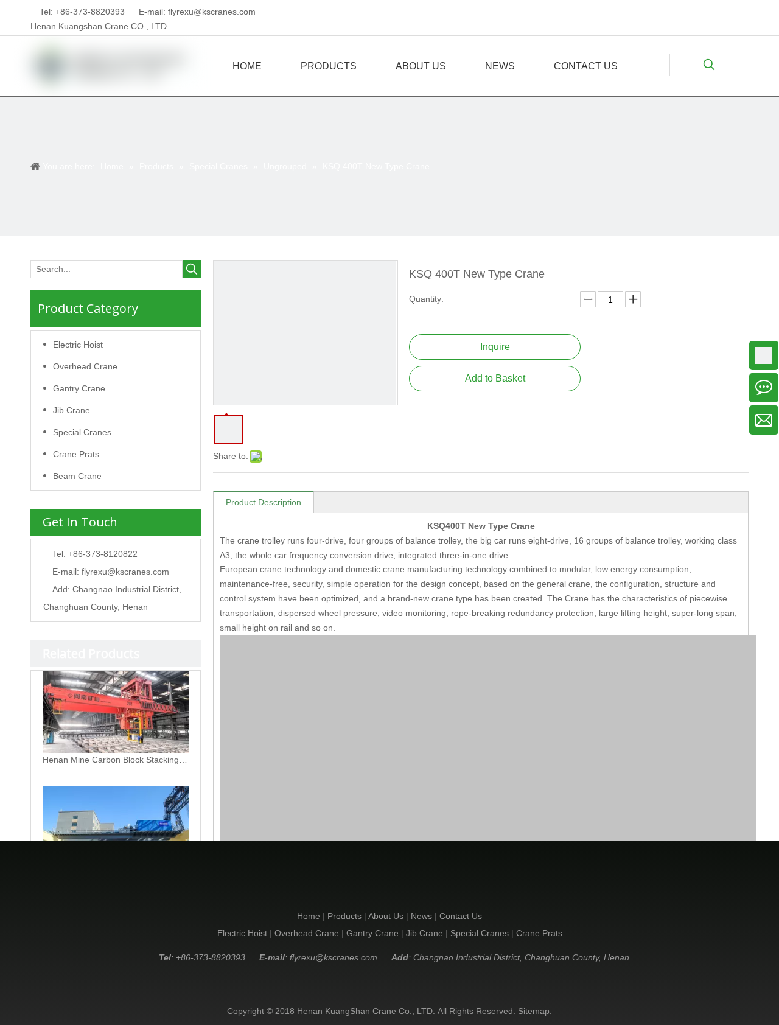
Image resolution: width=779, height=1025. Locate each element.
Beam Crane (77, 476)
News (421, 916)
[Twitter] (721, 11)
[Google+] (702, 11)
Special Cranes (82, 432)
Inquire (495, 346)
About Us (385, 916)
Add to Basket (495, 378)
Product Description (263, 502)
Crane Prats (76, 454)
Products (344, 916)
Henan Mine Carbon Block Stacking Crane (116, 759)
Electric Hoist (78, 344)
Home (308, 916)
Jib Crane (71, 410)
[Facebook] (740, 11)
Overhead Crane (85, 366)
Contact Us (460, 916)
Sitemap (534, 1011)
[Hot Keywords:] (709, 65)
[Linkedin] (683, 11)
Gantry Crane (79, 388)
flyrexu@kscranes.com (212, 11)
